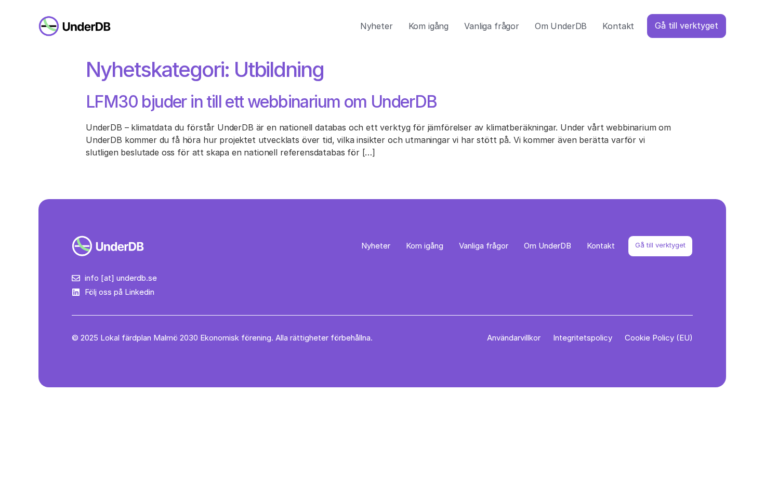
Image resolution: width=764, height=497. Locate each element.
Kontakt (618, 26)
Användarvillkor (514, 338)
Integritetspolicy (582, 338)
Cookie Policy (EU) (659, 338)
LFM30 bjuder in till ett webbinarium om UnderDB (261, 101)
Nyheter (376, 26)
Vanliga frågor (491, 26)
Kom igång (429, 26)
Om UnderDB (561, 26)
